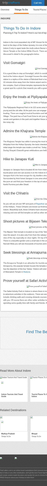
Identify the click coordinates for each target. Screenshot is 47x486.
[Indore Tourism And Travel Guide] (14, 384)
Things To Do (21, 10)
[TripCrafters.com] (11, 3)
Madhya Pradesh (8, 434)
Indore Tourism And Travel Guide (12, 395)
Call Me (38, 3)
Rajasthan (40, 204)
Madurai (26, 272)
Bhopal (34, 434)
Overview (5, 10)
